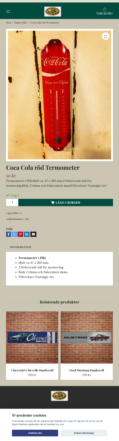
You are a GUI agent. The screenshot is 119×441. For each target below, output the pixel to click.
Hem (8, 22)
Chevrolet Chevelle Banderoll (32, 370)
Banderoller (20, 22)
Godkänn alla (35, 433)
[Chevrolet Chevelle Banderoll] (32, 338)
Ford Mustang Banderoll (86, 370)
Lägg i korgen (68, 202)
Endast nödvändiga (84, 433)
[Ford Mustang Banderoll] (87, 338)
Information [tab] (20, 247)
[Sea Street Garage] (52, 11)
